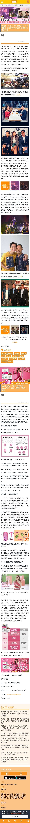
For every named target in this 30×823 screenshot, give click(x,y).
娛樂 (2, 35)
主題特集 (15, 5)
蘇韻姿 (10, 361)
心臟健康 (10, 796)
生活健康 (16, 794)
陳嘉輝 (17, 353)
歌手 (9, 356)
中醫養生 (23, 794)
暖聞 (15, 784)
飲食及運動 (10, 794)
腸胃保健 (16, 796)
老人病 (9, 798)
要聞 (8, 784)
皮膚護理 (14, 798)
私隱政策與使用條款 (16, 813)
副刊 (26, 5)
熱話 (11, 784)
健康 (3, 5)
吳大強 (4, 353)
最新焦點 (3, 784)
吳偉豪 (10, 353)
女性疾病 (3, 798)
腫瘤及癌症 (4, 796)
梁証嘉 (24, 353)
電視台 (15, 356)
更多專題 (20, 798)
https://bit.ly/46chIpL (14, 694)
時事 (21, 5)
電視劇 (21, 356)
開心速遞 (21, 359)
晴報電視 (8, 5)
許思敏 (4, 361)
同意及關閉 (15, 816)
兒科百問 (23, 796)
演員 (3, 356)
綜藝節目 (4, 359)
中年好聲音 (13, 359)
